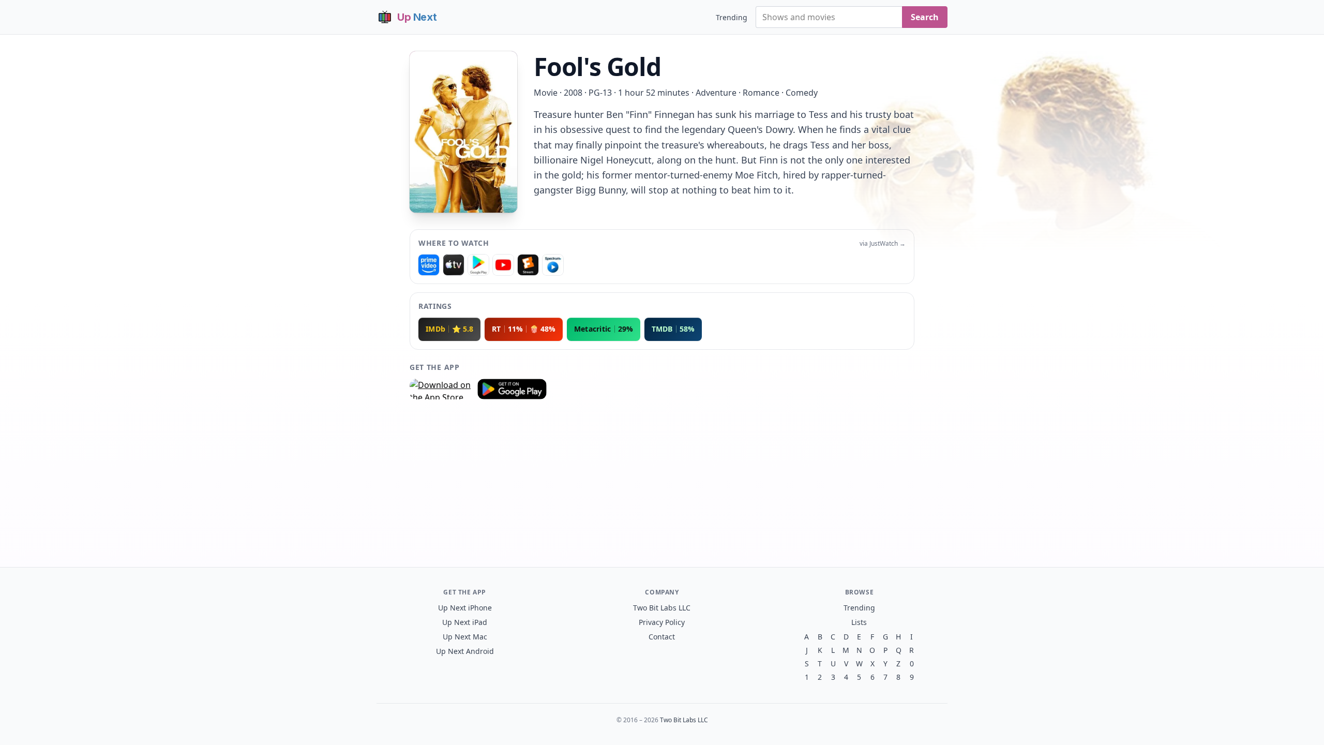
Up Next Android (465, 651)
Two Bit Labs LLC (661, 608)
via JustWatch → (883, 244)
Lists (859, 622)
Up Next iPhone (465, 608)
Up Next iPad (464, 622)
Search (925, 17)
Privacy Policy (662, 622)
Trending (731, 17)
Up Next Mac (465, 637)
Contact (662, 637)
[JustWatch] (428, 265)
